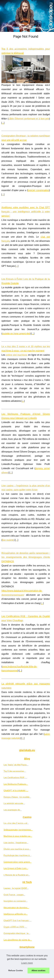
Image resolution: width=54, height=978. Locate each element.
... (3, 123)
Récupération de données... (16, 907)
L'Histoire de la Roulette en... (17, 875)
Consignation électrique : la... (17, 933)
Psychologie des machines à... (17, 855)
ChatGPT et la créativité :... (16, 790)
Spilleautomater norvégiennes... (18, 829)
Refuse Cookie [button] (15, 970)
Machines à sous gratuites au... (18, 836)
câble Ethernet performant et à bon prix (28, 118)
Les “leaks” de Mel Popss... (16, 765)
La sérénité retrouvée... (14, 803)
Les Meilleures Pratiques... (16, 784)
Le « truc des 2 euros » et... (16, 823)
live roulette (8, 540)
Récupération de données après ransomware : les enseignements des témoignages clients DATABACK (25, 557)
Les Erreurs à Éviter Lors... (16, 868)
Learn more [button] (27, 963)
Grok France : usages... (14, 894)
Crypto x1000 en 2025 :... (15, 927)
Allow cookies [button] (38, 970)
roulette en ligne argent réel (16, 333)
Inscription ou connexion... (16, 901)
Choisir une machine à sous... (17, 849)
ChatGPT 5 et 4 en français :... (17, 920)
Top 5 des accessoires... (15, 771)
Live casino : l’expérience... (16, 842)
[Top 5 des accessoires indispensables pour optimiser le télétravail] (25, 69)
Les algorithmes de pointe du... (18, 940)
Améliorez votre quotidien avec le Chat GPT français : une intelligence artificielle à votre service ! (25, 211)
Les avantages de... (13, 810)
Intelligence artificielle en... (16, 914)
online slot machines (16, 355)
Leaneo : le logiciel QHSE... (16, 888)
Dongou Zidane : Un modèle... (17, 797)
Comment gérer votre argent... (17, 862)
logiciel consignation (38, 190)
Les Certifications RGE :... (15, 777)
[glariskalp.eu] (27, 16)
